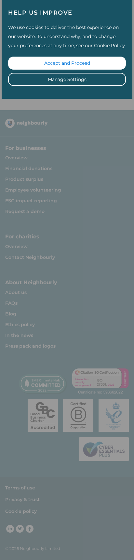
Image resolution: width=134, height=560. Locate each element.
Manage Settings (67, 79)
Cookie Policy (109, 45)
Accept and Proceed (67, 63)
